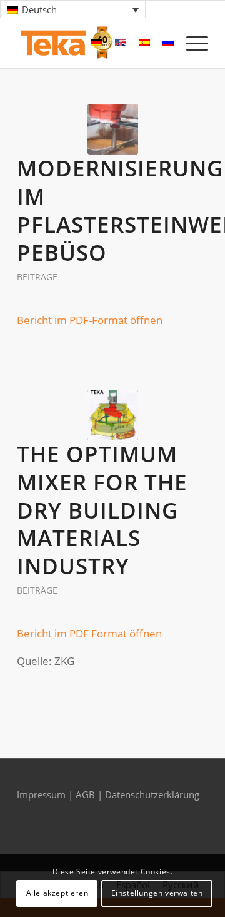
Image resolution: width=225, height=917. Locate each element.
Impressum (42, 794)
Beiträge (37, 277)
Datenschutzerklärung (152, 794)
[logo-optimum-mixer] (113, 415)
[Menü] (191, 43)
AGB (87, 794)
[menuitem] (191, 43)
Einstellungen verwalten (157, 893)
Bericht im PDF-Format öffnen (89, 320)
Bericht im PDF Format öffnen (89, 633)
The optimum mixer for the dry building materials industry (102, 509)
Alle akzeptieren (57, 893)
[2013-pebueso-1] (113, 129)
